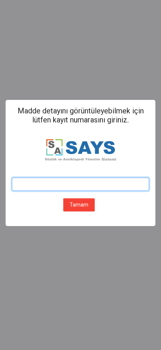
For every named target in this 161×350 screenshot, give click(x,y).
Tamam (79, 205)
